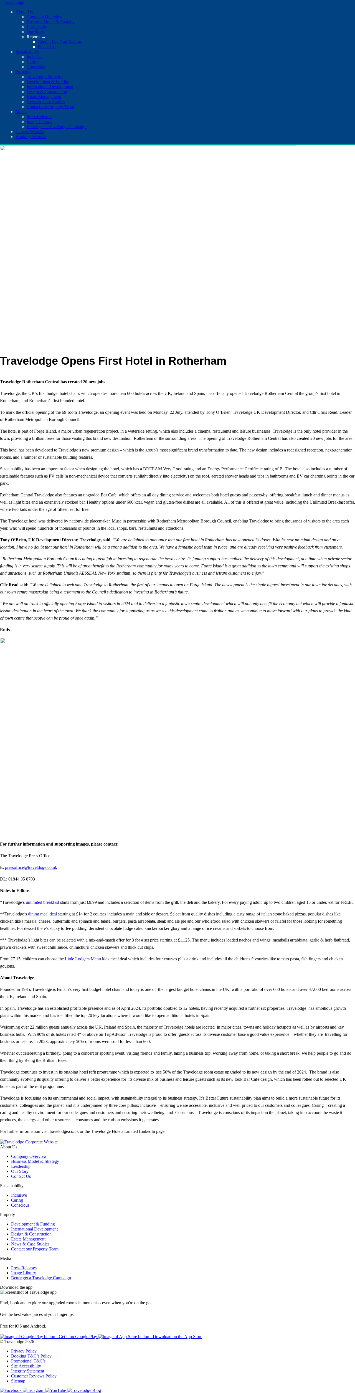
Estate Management (44, 96)
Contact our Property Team (50, 106)
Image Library (39, 121)
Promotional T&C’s (28, 1361)
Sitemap (18, 1381)
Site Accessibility (26, 1366)
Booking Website (31, 136)
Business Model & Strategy (51, 21)
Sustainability (27, 51)
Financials (46, 46)
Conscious (36, 66)
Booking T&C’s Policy (31, 1356)
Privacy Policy (24, 1351)
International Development (50, 86)
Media (21, 111)
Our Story (35, 31)
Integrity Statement (27, 1371)
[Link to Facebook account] (11, 1390)
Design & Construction (47, 91)
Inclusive (34, 56)
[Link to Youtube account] (56, 1390)
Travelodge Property (44, 76)
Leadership (36, 26)
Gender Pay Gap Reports (60, 41)
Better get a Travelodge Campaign (57, 126)
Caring (33, 61)
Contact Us (21, 1176)
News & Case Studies (46, 101)
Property (23, 71)
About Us (24, 11)
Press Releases (39, 116)
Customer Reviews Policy (34, 1376)
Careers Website (30, 131)
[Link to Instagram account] (34, 1390)
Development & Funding (48, 81)
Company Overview (44, 16)
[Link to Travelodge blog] (84, 1390)
